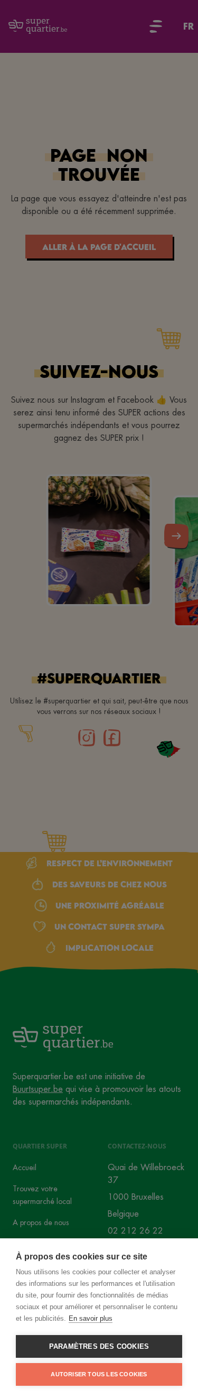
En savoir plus (90, 1318)
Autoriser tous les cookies (99, 1374)
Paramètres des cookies (99, 1346)
